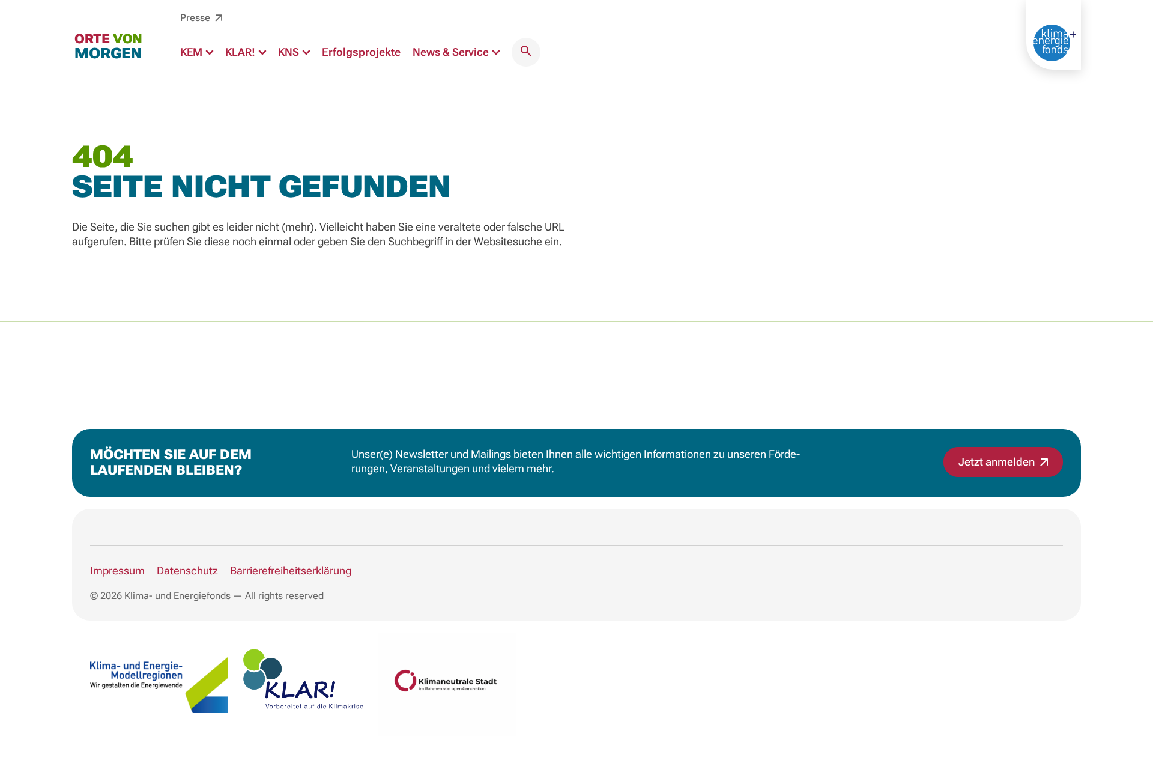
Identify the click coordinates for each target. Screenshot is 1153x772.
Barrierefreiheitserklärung (290, 570)
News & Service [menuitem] (452, 52)
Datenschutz (187, 570)
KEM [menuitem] (192, 52)
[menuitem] (526, 52)
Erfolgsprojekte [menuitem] (361, 52)
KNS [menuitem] (289, 52)
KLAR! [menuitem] (241, 52)
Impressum (117, 570)
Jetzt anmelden (997, 461)
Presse (196, 17)
